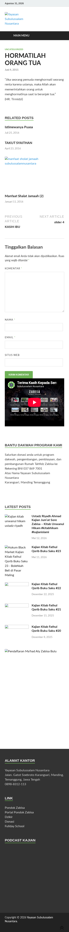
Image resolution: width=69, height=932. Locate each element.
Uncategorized (14, 49)
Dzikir (9, 817)
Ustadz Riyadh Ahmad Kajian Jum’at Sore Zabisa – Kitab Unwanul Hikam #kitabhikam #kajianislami (48, 524)
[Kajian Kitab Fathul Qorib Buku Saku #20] (17, 633)
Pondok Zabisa (15, 807)
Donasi (9, 821)
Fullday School (14, 826)
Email (10, 337)
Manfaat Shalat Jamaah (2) (24, 196)
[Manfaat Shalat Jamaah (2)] (34, 174)
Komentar (13, 268)
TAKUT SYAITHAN (18, 143)
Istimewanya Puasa (19, 127)
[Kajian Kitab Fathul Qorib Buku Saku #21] (17, 612)
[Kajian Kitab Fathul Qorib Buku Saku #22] (17, 590)
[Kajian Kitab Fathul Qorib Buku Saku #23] (17, 561)
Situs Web (12, 355)
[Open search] (59, 35)
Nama (10, 320)
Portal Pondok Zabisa (19, 812)
